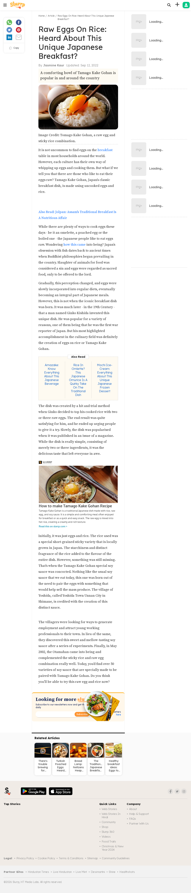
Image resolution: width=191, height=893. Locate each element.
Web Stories (109, 809)
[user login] (186, 5)
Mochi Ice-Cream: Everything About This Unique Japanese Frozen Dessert (104, 378)
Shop (105, 827)
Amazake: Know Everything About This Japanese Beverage (51, 374)
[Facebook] (170, 791)
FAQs (132, 818)
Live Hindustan (62, 872)
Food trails (109, 841)
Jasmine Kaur (53, 65)
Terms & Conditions (71, 858)
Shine (112, 872)
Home (41, 15)
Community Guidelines (116, 858)
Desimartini (98, 872)
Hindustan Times (38, 872)
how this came (74, 244)
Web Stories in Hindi (111, 815)
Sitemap (92, 858)
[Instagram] (184, 791)
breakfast (105, 150)
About (133, 809)
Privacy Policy (25, 858)
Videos (106, 836)
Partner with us (139, 823)
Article (51, 15)
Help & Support (139, 814)
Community (109, 822)
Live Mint (81, 872)
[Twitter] (177, 791)
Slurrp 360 (108, 832)
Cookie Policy (46, 858)
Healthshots (127, 872)
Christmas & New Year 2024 (113, 848)
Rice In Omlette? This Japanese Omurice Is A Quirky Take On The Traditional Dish (78, 380)
